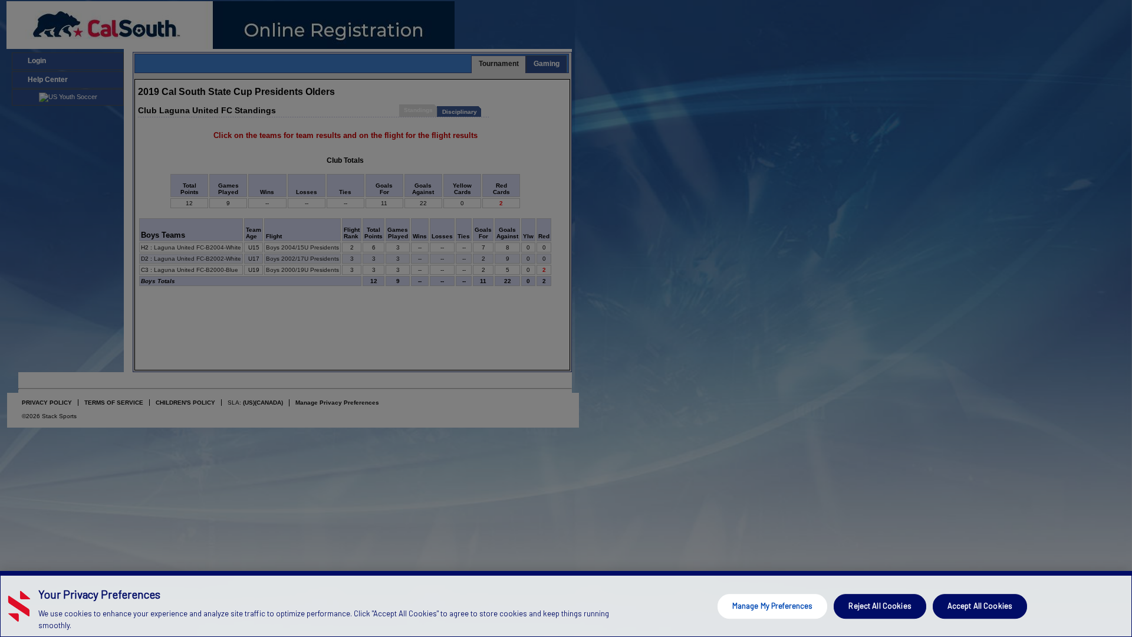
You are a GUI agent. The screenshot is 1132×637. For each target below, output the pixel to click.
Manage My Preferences (772, 605)
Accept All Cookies (979, 605)
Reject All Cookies (879, 605)
